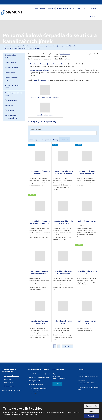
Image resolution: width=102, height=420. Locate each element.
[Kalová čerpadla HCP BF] (87, 206)
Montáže (76, 8)
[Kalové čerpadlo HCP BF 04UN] (63, 306)
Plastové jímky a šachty (36, 384)
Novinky (55, 140)
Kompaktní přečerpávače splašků (13, 94)
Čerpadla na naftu (11, 100)
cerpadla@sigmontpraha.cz (90, 376)
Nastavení (91, 411)
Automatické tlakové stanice (12, 86)
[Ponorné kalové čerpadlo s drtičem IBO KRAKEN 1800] (39, 206)
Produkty (51, 8)
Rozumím (91, 416)
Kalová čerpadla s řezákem (40, 70)
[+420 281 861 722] (2, 2)
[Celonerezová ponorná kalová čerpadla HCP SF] (39, 256)
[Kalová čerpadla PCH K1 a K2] (87, 256)
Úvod (36, 8)
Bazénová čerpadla (11, 68)
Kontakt (93, 16)
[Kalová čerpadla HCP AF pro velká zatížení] (63, 256)
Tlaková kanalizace (64, 8)
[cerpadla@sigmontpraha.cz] (5, 2)
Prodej (42, 8)
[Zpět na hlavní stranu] (12, 12)
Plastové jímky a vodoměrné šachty (11, 116)
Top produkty (65, 140)
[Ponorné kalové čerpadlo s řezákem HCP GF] (39, 156)
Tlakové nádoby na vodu (11, 79)
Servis (84, 8)
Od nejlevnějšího (34, 140)
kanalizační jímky (65, 54)
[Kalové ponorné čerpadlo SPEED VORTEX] (63, 206)
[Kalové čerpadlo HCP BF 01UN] (87, 306)
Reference (92, 8)
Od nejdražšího (46, 140)
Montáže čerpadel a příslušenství (39, 374)
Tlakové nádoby (9, 386)
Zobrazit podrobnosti (31, 414)
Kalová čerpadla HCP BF (87, 221)
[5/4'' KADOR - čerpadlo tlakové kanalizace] (87, 156)
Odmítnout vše (91, 406)
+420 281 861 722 (85, 374)
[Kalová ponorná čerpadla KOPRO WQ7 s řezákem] (63, 156)
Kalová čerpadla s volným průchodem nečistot (47, 64)
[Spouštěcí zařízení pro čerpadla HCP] (39, 306)
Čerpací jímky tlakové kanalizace (39, 377)
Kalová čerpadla (10, 63)
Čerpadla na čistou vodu (11, 56)
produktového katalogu (15, 390)
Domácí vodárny (10, 73)
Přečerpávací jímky (35, 381)
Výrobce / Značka (35, 129)
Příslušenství (9, 105)
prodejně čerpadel (39, 80)
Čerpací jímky (9, 110)
